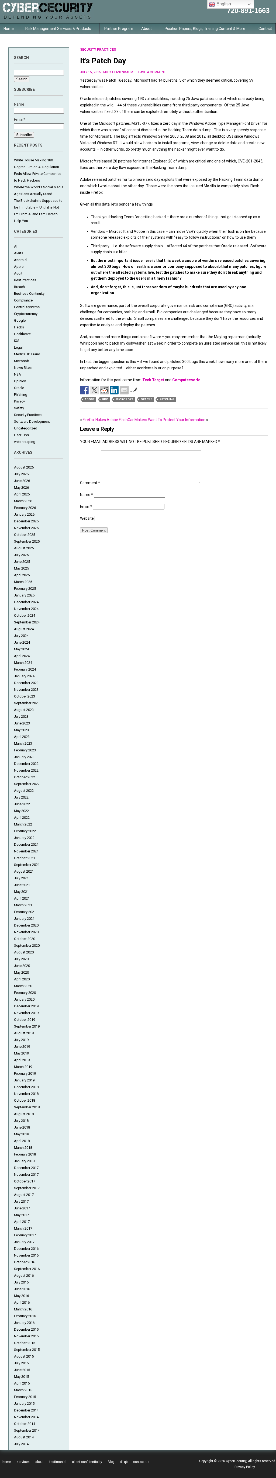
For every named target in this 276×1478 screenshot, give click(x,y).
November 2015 (26, 1336)
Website (87, 518)
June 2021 (22, 885)
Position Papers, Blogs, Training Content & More (205, 28)
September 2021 (27, 865)
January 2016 (24, 1323)
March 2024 (23, 663)
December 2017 (26, 1168)
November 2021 (26, 851)
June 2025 (22, 562)
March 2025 (23, 582)
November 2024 (26, 609)
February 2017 (25, 1235)
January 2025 (24, 595)
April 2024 (22, 656)
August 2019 (24, 1033)
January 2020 (24, 999)
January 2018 (24, 1161)
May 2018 (21, 1134)
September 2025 (27, 541)
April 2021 (22, 898)
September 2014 (27, 1430)
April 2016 (22, 1302)
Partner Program (118, 28)
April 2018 (22, 1141)
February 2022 (25, 831)
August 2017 (24, 1195)
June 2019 (22, 1047)
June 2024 (22, 642)
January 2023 (24, 757)
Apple (18, 267)
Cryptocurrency (25, 314)
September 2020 (27, 945)
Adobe (89, 399)
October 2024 (24, 615)
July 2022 (21, 797)
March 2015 (23, 1390)
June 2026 (22, 481)
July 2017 (21, 1201)
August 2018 (24, 1114)
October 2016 (24, 1262)
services (23, 1462)
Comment (90, 483)
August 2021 (24, 871)
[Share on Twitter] (94, 390)
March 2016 (23, 1309)
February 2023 (25, 750)
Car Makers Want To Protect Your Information (166, 420)
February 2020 (25, 993)
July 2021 (21, 878)
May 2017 (21, 1215)
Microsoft (21, 361)
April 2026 (22, 494)
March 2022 (23, 824)
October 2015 (24, 1343)
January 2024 (24, 676)
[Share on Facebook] (84, 390)
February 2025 (25, 589)
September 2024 (27, 622)
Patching (167, 399)
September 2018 (27, 1107)
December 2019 (26, 1006)
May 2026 (21, 487)
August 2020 (24, 952)
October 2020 (24, 939)
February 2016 (25, 1316)
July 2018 (21, 1121)
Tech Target (153, 380)
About (146, 28)
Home (9, 28)
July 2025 (21, 555)
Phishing (20, 395)
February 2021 (25, 912)
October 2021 (24, 858)
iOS (16, 341)
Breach (19, 287)
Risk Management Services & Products (58, 28)
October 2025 (24, 535)
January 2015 (24, 1403)
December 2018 (26, 1087)
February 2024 (25, 669)
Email (86, 506)
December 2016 (26, 1249)
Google (20, 320)
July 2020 (21, 959)
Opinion (20, 381)
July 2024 (21, 636)
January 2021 (24, 919)
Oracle (19, 388)
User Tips (21, 435)
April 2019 (22, 1060)
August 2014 (24, 1437)
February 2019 (25, 1073)
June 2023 (22, 723)
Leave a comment (151, 72)
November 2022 (26, 770)
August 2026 (24, 467)
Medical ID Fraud (27, 354)
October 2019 (24, 1020)
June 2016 (22, 1289)
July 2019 (21, 1040)
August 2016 (24, 1276)
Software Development (32, 421)
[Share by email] (124, 390)
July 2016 (21, 1282)
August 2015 (24, 1356)
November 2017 (26, 1174)
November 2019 (26, 1013)
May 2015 (21, 1377)
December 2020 (26, 925)
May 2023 (21, 730)
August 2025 (24, 548)
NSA (17, 374)
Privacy (19, 401)
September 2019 (27, 1026)
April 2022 (22, 818)
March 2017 (23, 1228)
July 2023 (21, 716)
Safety (19, 408)
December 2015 (26, 1329)
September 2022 (27, 784)
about (39, 1462)
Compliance (23, 300)
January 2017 (24, 1242)
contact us (141, 1462)
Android (20, 260)
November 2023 (26, 690)
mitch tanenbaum (118, 72)
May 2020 (21, 972)
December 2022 (26, 764)
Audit (18, 273)
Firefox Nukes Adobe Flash (105, 420)
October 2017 (24, 1181)
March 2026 (23, 501)
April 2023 (22, 737)
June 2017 (22, 1208)
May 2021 (21, 892)
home (6, 1462)
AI (15, 246)
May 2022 (21, 811)
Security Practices (28, 415)
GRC (105, 399)
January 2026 (24, 514)
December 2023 (26, 683)
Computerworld (186, 380)
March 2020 (23, 986)
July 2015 (21, 1363)
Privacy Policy (244, 1467)
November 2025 (26, 528)
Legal (18, 347)
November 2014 (26, 1417)
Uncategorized (25, 428)
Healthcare (22, 334)
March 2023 (23, 743)
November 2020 (26, 932)
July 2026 (21, 474)
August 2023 (24, 710)
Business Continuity (29, 294)
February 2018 (25, 1154)
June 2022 (22, 804)
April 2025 (22, 575)
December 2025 (26, 521)
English (223, 4)
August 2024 (24, 629)
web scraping (24, 442)
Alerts (18, 253)
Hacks (19, 327)
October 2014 (24, 1424)
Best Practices (25, 280)
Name (86, 494)
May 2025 (21, 568)
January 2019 (24, 1080)
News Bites (23, 368)
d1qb (123, 1462)
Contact (265, 28)
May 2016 (21, 1296)
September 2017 (27, 1188)
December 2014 (26, 1410)
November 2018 (26, 1094)
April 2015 (22, 1383)
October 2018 (24, 1100)
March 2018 (23, 1148)
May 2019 (21, 1053)
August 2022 (24, 791)
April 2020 (22, 979)
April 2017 (22, 1222)
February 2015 (25, 1397)
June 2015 (22, 1370)
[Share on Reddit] (104, 390)
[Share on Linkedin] (114, 390)
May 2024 (21, 649)
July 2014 (21, 1444)
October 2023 (24, 696)
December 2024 (26, 602)
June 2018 (22, 1127)
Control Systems (27, 307)
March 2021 (23, 905)
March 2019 (23, 1067)
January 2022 (24, 838)
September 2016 (27, 1269)
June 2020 (22, 966)
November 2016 (26, 1255)
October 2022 (24, 777)
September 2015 (27, 1350)
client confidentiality (87, 1462)
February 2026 (25, 508)
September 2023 (27, 703)
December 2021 (26, 844)
